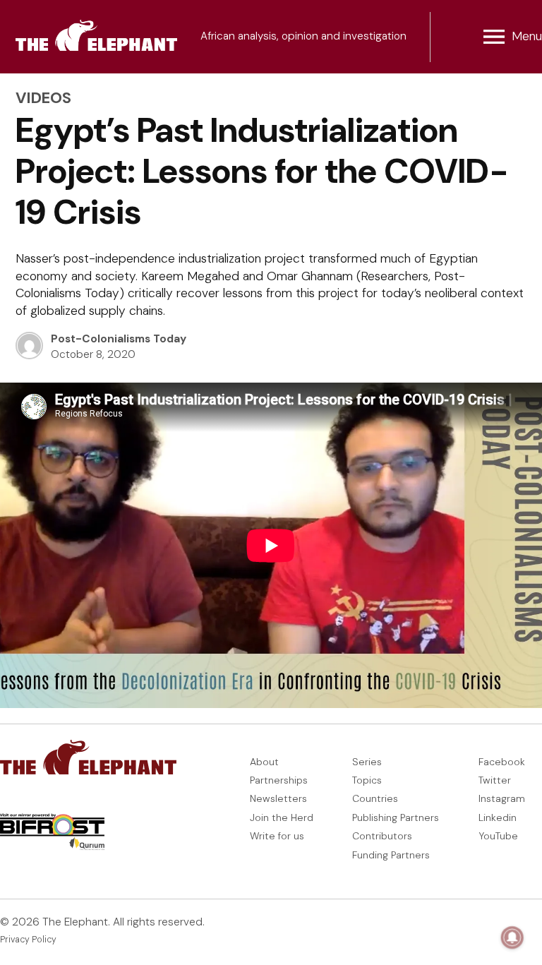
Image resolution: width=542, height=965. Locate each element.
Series (367, 761)
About (264, 761)
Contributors (382, 835)
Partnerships (279, 780)
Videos (43, 98)
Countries (375, 798)
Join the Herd (281, 817)
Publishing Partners (395, 817)
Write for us (277, 835)
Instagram (501, 798)
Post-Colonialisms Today (118, 339)
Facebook (501, 761)
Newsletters (278, 798)
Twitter (494, 780)
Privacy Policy (28, 939)
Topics (367, 780)
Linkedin (497, 817)
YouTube (498, 835)
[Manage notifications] (512, 937)
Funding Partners (391, 855)
